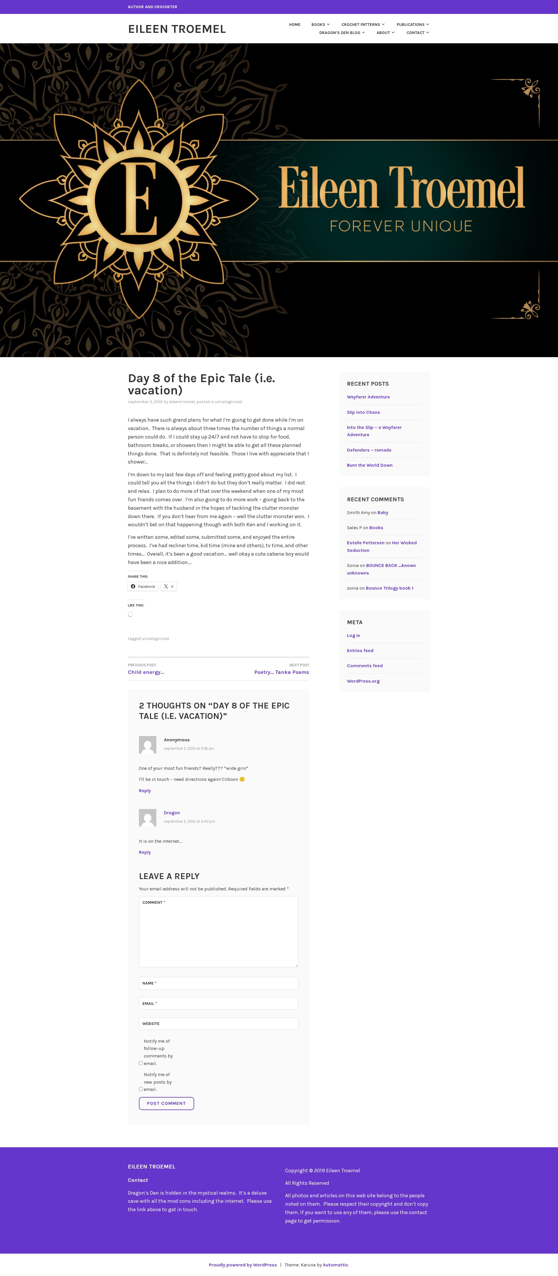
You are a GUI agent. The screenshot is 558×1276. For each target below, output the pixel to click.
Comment (153, 902)
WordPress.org (363, 681)
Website (151, 1023)
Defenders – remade (369, 450)
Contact (416, 32)
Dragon (172, 812)
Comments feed (365, 665)
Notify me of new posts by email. (157, 1082)
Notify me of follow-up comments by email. (158, 1052)
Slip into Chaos (363, 412)
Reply (145, 790)
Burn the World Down (370, 465)
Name (149, 983)
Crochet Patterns (360, 24)
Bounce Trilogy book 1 (389, 588)
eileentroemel (182, 401)
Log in (353, 635)
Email (149, 1003)
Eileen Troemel (177, 29)
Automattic (335, 1265)
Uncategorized (228, 401)
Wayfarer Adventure (368, 397)
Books (318, 24)
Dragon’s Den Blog (339, 32)
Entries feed (360, 650)
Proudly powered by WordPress (243, 1265)
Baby (383, 512)
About (383, 32)
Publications (411, 24)
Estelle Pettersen (365, 542)
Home (295, 24)
